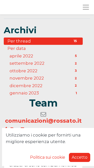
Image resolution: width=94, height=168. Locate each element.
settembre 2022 (43, 63)
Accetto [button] (79, 157)
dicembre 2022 (43, 85)
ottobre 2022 (43, 70)
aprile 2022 (43, 55)
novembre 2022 (43, 78)
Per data (17, 48)
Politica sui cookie (47, 157)
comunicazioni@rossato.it (43, 120)
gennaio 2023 (43, 92)
